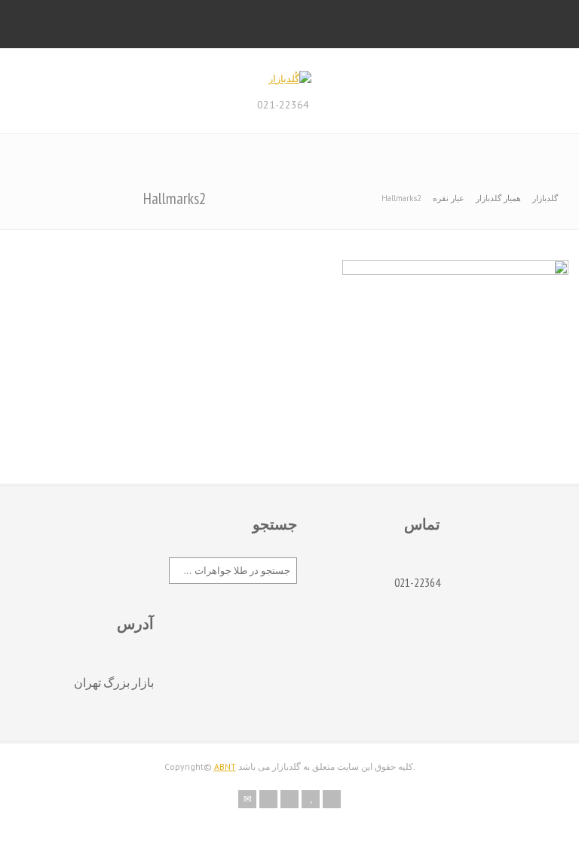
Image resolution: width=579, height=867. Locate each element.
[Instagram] (289, 799)
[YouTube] (311, 799)
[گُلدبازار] (289, 78)
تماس (422, 524)
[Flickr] (268, 799)
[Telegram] (332, 799)
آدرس (135, 623)
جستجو (275, 524)
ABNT (225, 766)
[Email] (247, 799)
